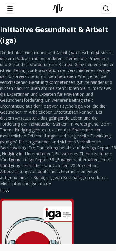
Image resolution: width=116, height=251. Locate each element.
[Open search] (106, 8)
